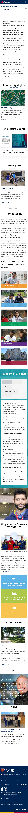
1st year (6, 382)
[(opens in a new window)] (5, 2)
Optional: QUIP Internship (10, 391)
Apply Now (6, 281)
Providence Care (6, 798)
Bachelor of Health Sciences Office (11, 781)
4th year (6, 396)
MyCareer (9, 479)
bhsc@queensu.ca (23, 784)
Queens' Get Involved (9, 418)
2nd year (17, 382)
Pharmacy (3, 188)
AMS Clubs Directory (17, 416)
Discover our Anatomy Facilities (9, 645)
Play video (8, 493)
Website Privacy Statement (20, 809)
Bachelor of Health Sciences (9, 8)
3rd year (6, 386)
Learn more (4, 122)
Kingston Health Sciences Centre (10, 794)
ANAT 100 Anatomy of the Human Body (13, 152)
